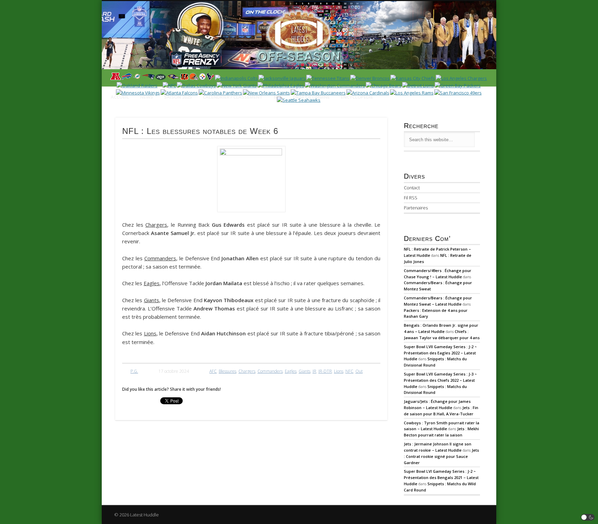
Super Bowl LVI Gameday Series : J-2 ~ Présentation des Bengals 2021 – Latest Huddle (441, 477)
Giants (304, 371)
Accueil (120, 97)
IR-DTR (325, 371)
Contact (412, 187)
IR (314, 371)
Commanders (270, 371)
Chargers (246, 371)
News (146, 97)
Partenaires (416, 208)
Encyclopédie (357, 97)
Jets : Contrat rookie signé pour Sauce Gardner (441, 456)
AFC (213, 371)
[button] (588, 517)
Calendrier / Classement (233, 97)
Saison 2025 (178, 97)
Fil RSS (410, 198)
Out (359, 371)
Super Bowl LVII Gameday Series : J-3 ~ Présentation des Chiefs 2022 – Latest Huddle (440, 380)
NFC (349, 371)
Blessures (227, 371)
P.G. (134, 371)
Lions (338, 371)
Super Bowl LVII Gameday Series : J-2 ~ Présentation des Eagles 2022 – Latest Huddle (440, 353)
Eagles (291, 371)
